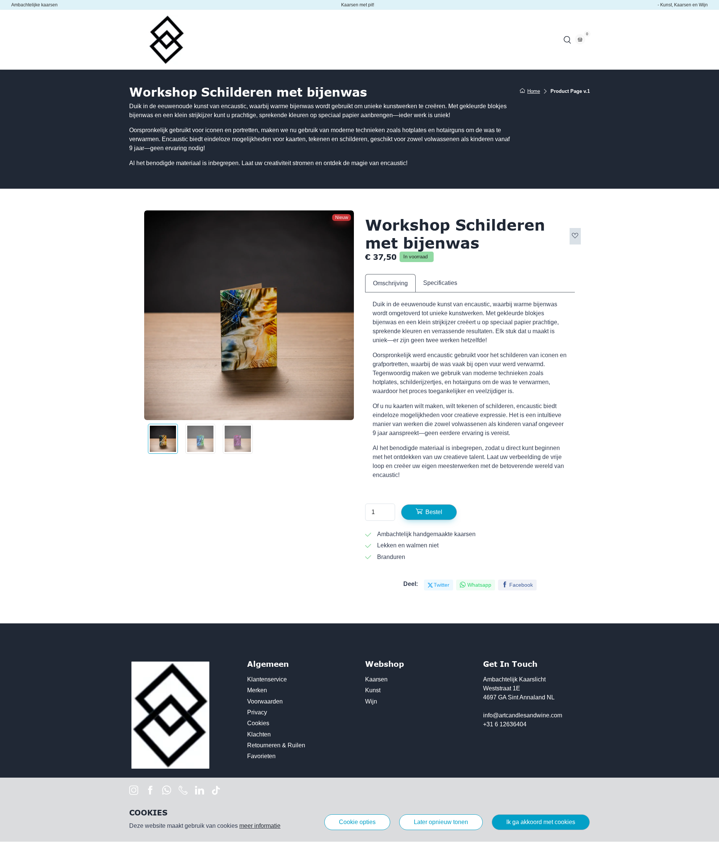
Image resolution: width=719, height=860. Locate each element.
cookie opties (357, 822)
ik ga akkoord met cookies (540, 822)
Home (224, 39)
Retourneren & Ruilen (276, 745)
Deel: (410, 584)
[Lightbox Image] (249, 315)
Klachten (259, 734)
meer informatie (259, 826)
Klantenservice (267, 679)
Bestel (433, 512)
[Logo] (166, 39)
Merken (257, 690)
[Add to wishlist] (575, 236)
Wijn (371, 701)
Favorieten (261, 756)
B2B (320, 39)
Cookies (258, 723)
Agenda (292, 39)
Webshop (257, 39)
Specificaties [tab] (440, 283)
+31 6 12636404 (505, 724)
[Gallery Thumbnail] (163, 439)
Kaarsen (376, 679)
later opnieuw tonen (441, 822)
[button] (567, 39)
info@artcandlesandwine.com (522, 715)
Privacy (257, 712)
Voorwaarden (265, 701)
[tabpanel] (470, 393)
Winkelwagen (389, 39)
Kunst (372, 690)
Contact (348, 39)
